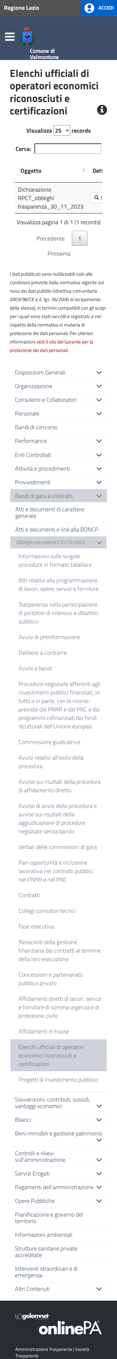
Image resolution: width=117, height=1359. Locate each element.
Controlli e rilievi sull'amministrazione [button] (40, 1156)
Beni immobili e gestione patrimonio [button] (58, 1133)
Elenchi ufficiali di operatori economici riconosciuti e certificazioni (51, 1055)
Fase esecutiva (36, 926)
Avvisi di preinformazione (49, 636)
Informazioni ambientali (43, 1234)
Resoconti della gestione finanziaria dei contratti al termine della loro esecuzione (60, 950)
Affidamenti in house (44, 1031)
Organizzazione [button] (33, 385)
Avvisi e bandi (35, 668)
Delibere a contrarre (43, 652)
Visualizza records (58, 130)
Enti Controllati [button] (33, 454)
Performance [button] (31, 440)
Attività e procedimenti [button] (42, 468)
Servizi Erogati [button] (32, 1173)
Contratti (29, 894)
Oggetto (31, 170)
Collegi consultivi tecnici (47, 910)
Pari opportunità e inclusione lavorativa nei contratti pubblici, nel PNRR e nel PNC (56, 871)
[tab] (58, 372)
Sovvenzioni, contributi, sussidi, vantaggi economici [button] (52, 1102)
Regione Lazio (21, 7)
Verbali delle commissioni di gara (58, 846)
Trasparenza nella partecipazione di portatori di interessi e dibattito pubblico (58, 613)
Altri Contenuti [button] (32, 1288)
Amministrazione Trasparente (43, 1349)
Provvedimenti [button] (33, 482)
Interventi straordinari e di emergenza (46, 1271)
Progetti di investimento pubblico (58, 1079)
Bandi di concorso (36, 426)
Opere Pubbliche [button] (35, 1200)
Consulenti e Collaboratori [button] (46, 399)
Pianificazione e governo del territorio (49, 1217)
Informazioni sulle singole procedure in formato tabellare (55, 560)
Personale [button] (27, 413)
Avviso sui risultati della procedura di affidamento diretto (59, 786)
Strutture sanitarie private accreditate (46, 1251)
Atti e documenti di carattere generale (49, 512)
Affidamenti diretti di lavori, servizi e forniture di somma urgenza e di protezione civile (60, 1007)
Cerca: (23, 148)
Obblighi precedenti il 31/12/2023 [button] (50, 542)
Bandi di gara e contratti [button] (44, 495)
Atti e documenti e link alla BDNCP (56, 529)
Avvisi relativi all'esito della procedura (51, 761)
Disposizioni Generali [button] (40, 372)
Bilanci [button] (23, 1119)
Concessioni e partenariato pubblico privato (51, 978)
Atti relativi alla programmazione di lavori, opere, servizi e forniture (58, 584)
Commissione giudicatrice (49, 741)
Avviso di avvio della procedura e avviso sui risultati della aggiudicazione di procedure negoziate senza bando (58, 818)
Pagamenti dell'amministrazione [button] (54, 1186)
